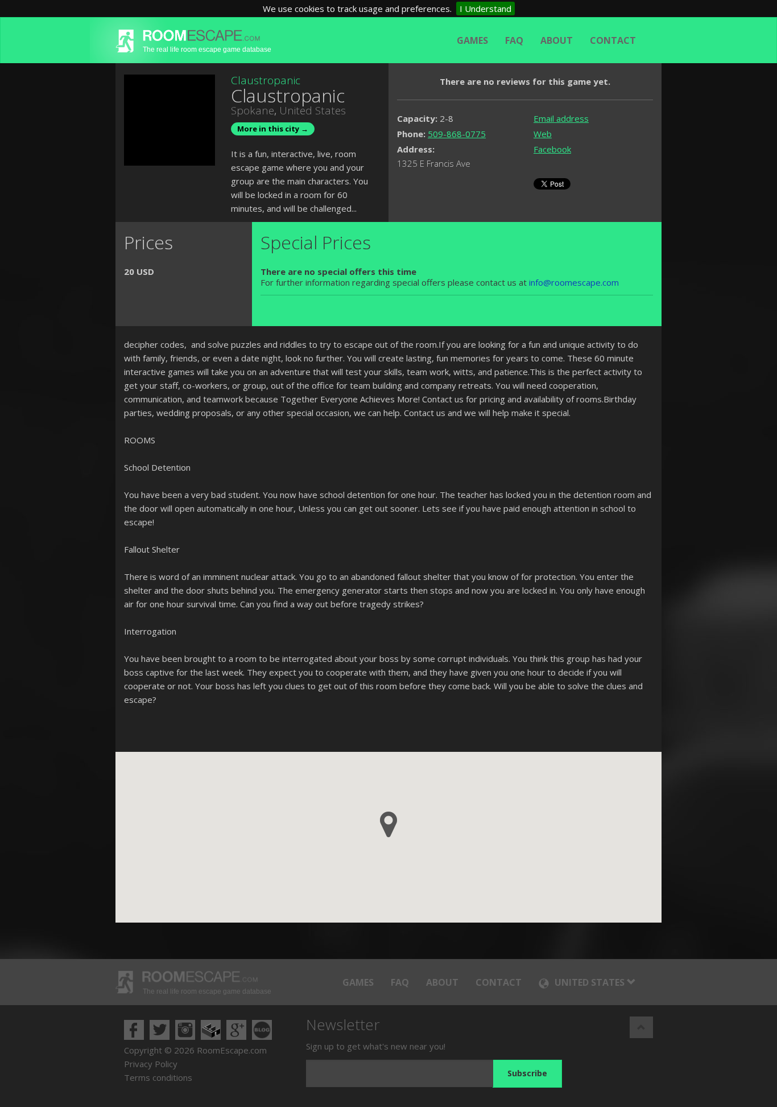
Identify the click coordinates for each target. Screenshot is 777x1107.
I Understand (485, 8)
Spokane (252, 110)
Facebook (552, 149)
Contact (613, 40)
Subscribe (527, 1073)
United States (312, 110)
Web (543, 133)
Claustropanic (265, 80)
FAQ (514, 40)
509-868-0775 (457, 133)
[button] (388, 824)
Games (472, 40)
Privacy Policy (150, 1063)
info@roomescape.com (574, 282)
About (556, 40)
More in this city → (272, 129)
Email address (561, 118)
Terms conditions (158, 1077)
